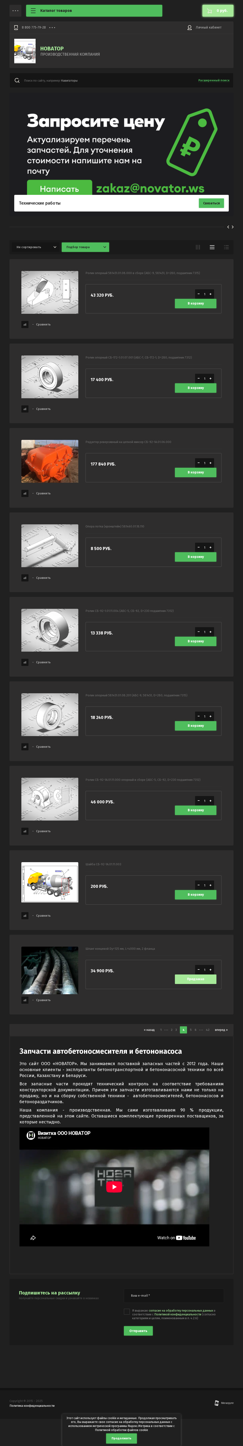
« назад (149, 1030)
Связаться (211, 203)
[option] (121, 154)
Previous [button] (228, 227)
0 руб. (222, 10)
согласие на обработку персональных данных (181, 1310)
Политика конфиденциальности (32, 1405)
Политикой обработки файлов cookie (121, 1430)
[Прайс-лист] (226, 247)
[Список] (212, 247)
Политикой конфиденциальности (177, 1314)
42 (208, 1030)
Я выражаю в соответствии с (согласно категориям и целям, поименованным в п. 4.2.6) (174, 1314)
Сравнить (41, 324)
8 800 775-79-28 (34, 27)
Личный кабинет (209, 27)
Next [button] (232, 227)
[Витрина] (198, 247)
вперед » (221, 1030)
